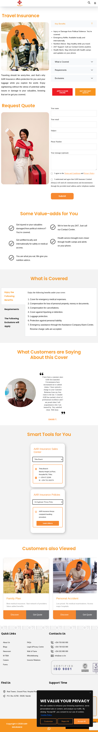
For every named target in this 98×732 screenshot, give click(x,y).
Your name (55, 108)
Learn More (48, 523)
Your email (55, 119)
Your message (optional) (60, 153)
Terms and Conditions (72, 173)
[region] (65, 708)
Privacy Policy (89, 173)
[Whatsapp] (49, 728)
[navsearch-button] (89, 3)
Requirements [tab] (11, 309)
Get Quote (37, 615)
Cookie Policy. (46, 715)
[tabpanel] (61, 312)
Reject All (65, 721)
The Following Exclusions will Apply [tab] (11, 322)
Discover (15, 615)
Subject (53, 131)
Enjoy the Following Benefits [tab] (9, 296)
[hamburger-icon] (95, 3)
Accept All (81, 721)
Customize (48, 721)
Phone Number (56, 142)
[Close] (90, 692)
